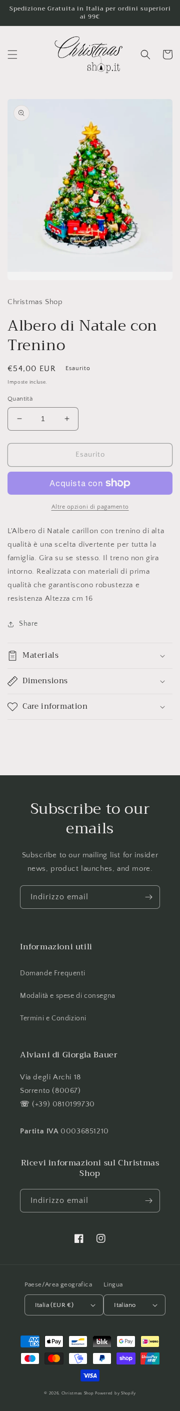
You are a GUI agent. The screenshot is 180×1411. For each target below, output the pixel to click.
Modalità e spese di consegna (68, 996)
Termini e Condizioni (53, 1018)
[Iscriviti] (149, 897)
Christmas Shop (78, 1393)
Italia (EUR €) (54, 1304)
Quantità (20, 398)
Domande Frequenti (52, 973)
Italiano (125, 1304)
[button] (13, 55)
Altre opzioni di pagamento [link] (90, 507)
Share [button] (28, 624)
